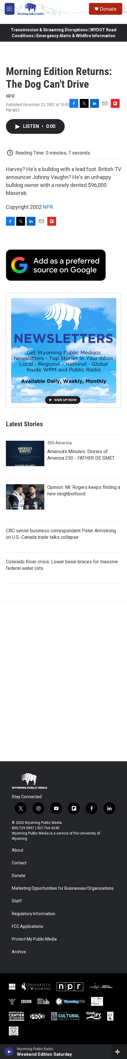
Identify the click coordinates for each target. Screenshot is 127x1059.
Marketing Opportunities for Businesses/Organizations (63, 888)
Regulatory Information (33, 914)
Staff (17, 901)
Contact (19, 863)
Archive (19, 952)
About (17, 850)
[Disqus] (63, 681)
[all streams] (119, 1051)
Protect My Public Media (34, 939)
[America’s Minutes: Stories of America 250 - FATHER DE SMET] (25, 453)
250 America (59, 442)
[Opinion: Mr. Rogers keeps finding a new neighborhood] (25, 497)
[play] (9, 1052)
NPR (48, 207)
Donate (108, 9)
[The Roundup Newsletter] (63, 350)
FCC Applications (27, 926)
